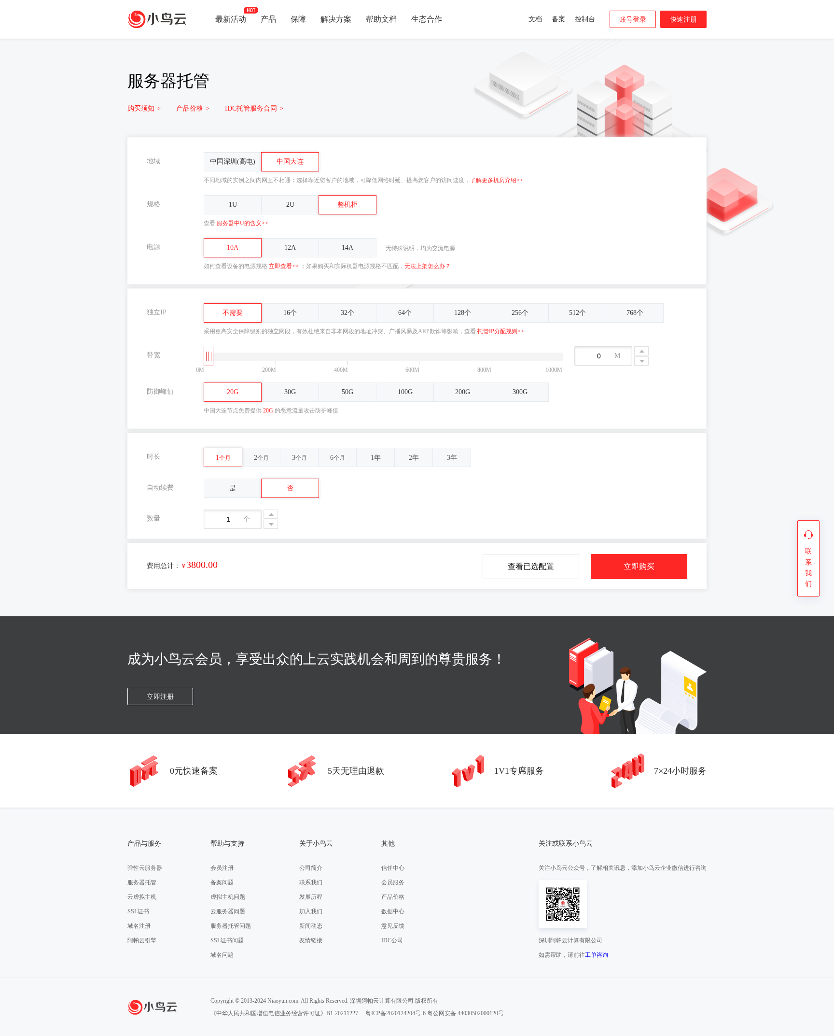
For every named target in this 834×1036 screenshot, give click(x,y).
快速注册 (683, 19)
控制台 (585, 19)
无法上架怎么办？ (427, 266)
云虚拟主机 (141, 897)
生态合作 (426, 19)
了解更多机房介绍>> (496, 180)
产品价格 (192, 108)
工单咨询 (596, 954)
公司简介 (310, 868)
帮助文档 (381, 19)
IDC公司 (392, 940)
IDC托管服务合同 (254, 108)
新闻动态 (310, 925)
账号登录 (632, 19)
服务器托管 (141, 882)
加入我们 (310, 911)
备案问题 (222, 882)
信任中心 (392, 868)
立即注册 (160, 696)
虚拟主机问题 (227, 897)
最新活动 (230, 19)
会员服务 (392, 882)
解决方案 (335, 19)
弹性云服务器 (144, 868)
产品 (268, 19)
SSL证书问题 (227, 940)
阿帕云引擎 (141, 940)
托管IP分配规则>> (500, 331)
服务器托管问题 (230, 925)
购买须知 (144, 108)
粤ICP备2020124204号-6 (395, 1013)
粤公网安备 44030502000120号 (465, 1013)
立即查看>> (284, 266)
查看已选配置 (531, 566)
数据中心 (392, 911)
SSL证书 (138, 911)
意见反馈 (392, 925)
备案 (558, 19)
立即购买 (639, 566)
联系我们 (310, 882)
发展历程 (310, 897)
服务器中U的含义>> (242, 223)
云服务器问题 (227, 911)
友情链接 (310, 940)
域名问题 (222, 954)
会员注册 (222, 868)
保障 (298, 19)
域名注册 (139, 925)
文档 (535, 19)
